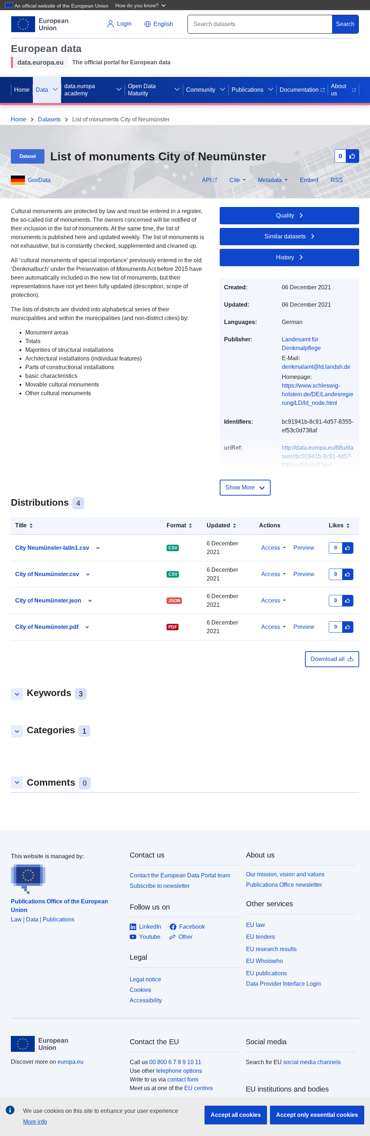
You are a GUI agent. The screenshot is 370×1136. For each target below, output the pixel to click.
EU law (255, 925)
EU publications (266, 973)
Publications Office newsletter (284, 885)
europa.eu (70, 1062)
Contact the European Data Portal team (180, 875)
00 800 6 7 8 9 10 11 (175, 1062)
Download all (328, 659)
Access (270, 548)
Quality (285, 215)
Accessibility (146, 1000)
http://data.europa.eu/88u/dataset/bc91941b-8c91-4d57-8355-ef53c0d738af (317, 456)
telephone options (179, 1071)
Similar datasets (285, 236)
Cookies (140, 990)
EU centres (198, 1088)
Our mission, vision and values (285, 874)
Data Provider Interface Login (283, 984)
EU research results (271, 949)
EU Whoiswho (264, 961)
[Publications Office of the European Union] (66, 877)
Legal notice (145, 979)
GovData (39, 180)
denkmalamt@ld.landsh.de (316, 367)
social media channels (312, 1062)
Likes (336, 525)
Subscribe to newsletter (160, 886)
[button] (141, 5)
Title (21, 525)
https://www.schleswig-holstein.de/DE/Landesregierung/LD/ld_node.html (317, 394)
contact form (182, 1079)
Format (176, 525)
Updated (218, 525)
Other (185, 937)
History (285, 257)
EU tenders (260, 937)
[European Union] (66, 1044)
